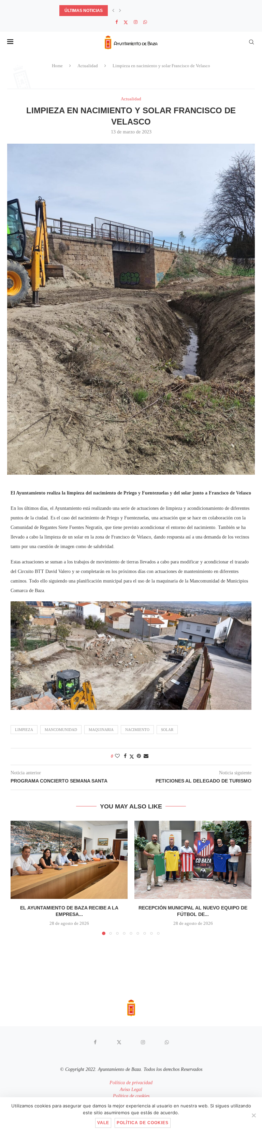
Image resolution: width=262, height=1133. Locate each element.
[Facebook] (116, 22)
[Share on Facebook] (125, 756)
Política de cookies (131, 1096)
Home (57, 65)
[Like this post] (117, 756)
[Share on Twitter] (131, 757)
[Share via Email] (146, 756)
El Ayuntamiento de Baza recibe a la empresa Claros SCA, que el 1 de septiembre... (155, 10)
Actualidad (87, 65)
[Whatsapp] (145, 22)
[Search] (251, 42)
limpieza (24, 730)
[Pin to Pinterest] (139, 756)
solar (167, 730)
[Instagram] (135, 22)
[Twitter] (125, 22)
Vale (103, 1122)
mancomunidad (61, 730)
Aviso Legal (131, 1089)
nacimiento (137, 730)
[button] (113, 10)
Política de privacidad (131, 1082)
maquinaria (101, 730)
